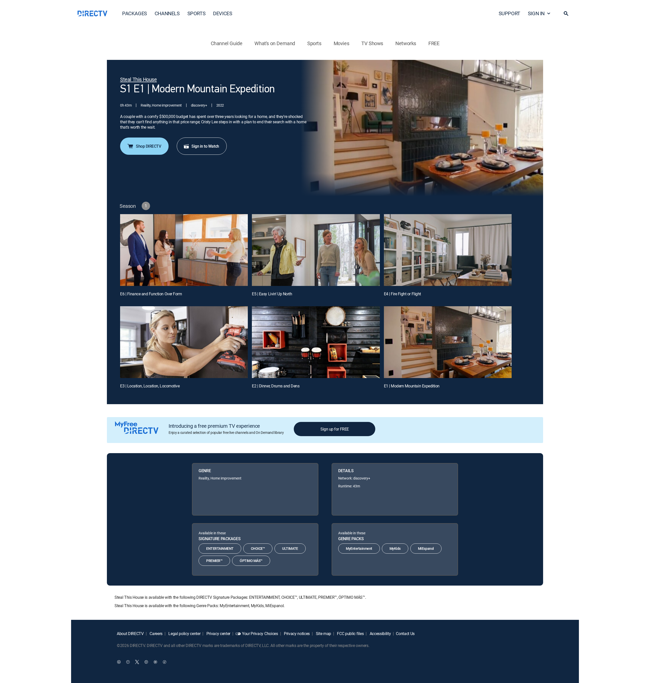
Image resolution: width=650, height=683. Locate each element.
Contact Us (405, 633)
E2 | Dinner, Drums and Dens (275, 386)
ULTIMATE (290, 548)
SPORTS (196, 13)
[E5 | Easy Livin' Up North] (316, 250)
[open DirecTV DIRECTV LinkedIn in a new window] (119, 662)
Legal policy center (184, 633)
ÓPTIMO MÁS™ (251, 560)
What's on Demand (274, 43)
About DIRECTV (130, 633)
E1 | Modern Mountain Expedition (412, 386)
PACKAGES (134, 13)
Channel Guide (226, 43)
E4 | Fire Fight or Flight (402, 294)
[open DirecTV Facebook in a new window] (128, 662)
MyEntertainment (359, 548)
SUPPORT (509, 13)
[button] (566, 13)
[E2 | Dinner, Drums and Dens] (316, 342)
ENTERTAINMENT (220, 548)
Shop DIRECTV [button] (148, 146)
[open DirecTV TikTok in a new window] (164, 662)
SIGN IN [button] (536, 13)
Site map (323, 633)
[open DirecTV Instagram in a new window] (146, 662)
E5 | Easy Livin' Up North (272, 294)
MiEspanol (426, 548)
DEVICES (222, 13)
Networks (405, 43)
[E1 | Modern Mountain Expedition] (448, 342)
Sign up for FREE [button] (334, 429)
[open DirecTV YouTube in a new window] (155, 662)
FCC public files (350, 633)
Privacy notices (296, 633)
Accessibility (380, 633)
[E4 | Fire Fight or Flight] (448, 250)
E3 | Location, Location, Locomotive (150, 386)
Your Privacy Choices (260, 633)
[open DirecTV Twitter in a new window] (137, 662)
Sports (314, 43)
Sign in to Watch (205, 146)
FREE (433, 43)
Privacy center (217, 633)
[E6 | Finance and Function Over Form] (184, 250)
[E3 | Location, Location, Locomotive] (184, 342)
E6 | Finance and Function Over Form (151, 294)
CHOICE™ (258, 548)
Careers (155, 633)
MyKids (395, 548)
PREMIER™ (214, 560)
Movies (341, 43)
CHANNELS (167, 13)
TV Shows (372, 43)
